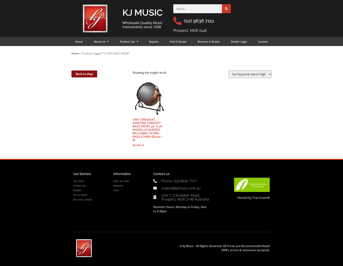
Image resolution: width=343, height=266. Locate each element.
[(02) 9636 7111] (177, 21)
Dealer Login (239, 41)
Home (79, 41)
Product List (127, 41)
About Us (99, 41)
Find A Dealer (178, 41)
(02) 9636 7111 (199, 21)
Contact (263, 41)
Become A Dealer (209, 41)
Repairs (154, 41)
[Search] (226, 8)
